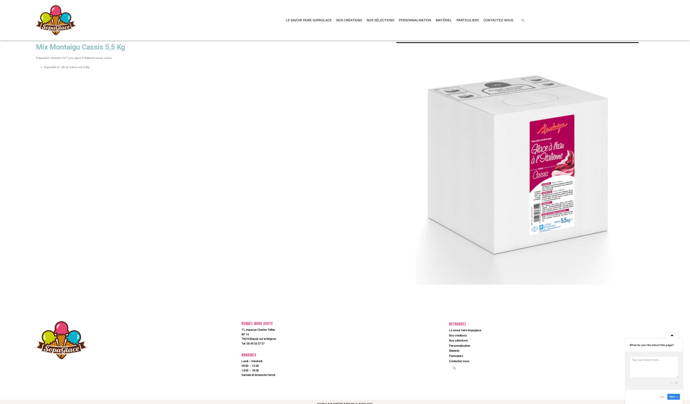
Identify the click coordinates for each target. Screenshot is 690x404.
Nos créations (349, 20)
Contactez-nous (498, 20)
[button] (523, 20)
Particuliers (467, 20)
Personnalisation (415, 20)
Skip (662, 396)
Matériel (444, 20)
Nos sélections (380, 20)
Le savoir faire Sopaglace (309, 20)
